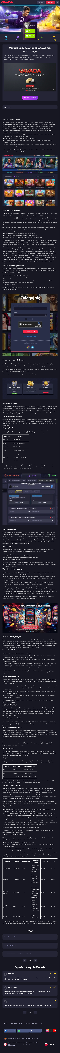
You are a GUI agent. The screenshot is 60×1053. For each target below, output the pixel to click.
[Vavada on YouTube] (54, 1030)
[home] (7, 2)
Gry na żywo (13, 1023)
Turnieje (27, 1023)
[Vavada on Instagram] (47, 1030)
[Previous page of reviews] (24, 1012)
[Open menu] (57, 2)
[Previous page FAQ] (24, 960)
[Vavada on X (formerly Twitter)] (50, 1030)
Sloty (5, 1023)
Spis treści (35, 1023)
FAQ (42, 1023)
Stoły (20, 1023)
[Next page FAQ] (35, 960)
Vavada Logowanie (30, 97)
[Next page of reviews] (35, 1012)
